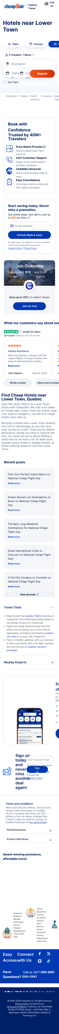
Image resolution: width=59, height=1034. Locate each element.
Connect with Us (25, 957)
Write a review (18, 382)
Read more (14, 483)
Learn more (29, 281)
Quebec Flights (33, 615)
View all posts (28, 594)
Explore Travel (33, 6)
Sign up (37, 769)
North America (35, 98)
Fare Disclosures (16, 829)
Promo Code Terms (17, 839)
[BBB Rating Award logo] (52, 926)
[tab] (13, 44)
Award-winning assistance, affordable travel (22, 856)
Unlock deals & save (29, 235)
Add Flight (13, 82)
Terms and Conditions (17, 1006)
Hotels (23, 96)
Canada (47, 96)
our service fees (38, 822)
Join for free (29, 306)
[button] (49, 4)
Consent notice (15, 248)
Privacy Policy (30, 248)
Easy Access (10, 957)
